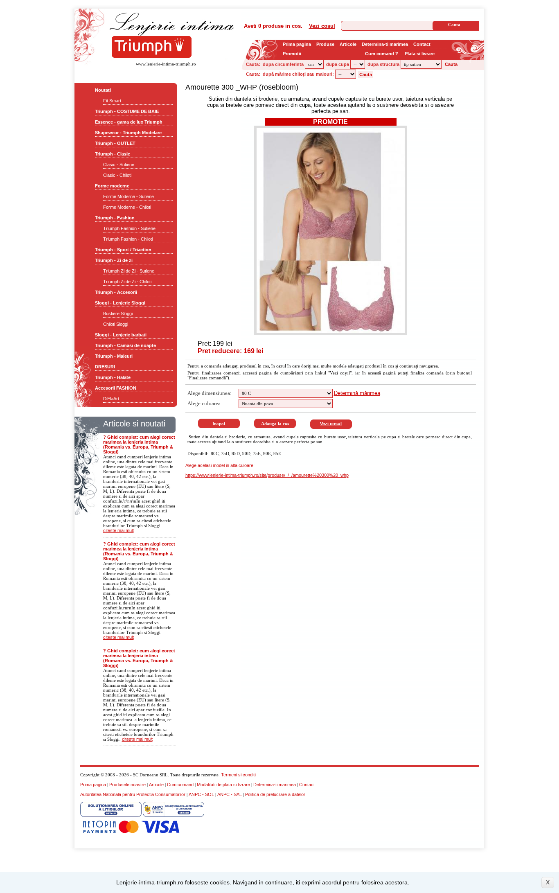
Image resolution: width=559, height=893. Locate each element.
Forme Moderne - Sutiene (128, 196)
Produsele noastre (127, 784)
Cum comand (180, 784)
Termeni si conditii (238, 774)
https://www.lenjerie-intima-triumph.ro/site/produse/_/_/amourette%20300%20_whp (267, 475)
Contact (422, 44)
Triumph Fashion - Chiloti (128, 239)
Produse (325, 44)
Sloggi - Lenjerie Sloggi (120, 302)
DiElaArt (111, 398)
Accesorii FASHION (115, 388)
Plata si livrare (420, 53)
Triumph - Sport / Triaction (123, 249)
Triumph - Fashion (115, 217)
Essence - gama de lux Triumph (128, 122)
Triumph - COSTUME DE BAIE (127, 111)
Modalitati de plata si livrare (223, 784)
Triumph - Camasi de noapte (125, 345)
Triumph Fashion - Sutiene (129, 228)
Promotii (292, 53)
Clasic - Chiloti (117, 175)
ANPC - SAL (229, 794)
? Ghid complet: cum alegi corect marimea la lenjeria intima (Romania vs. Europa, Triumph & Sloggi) (139, 444)
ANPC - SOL (201, 794)
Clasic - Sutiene (118, 164)
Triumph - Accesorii (116, 292)
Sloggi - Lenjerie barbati (121, 334)
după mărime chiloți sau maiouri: (298, 74)
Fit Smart (112, 100)
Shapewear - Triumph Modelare (128, 132)
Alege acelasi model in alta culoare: (220, 465)
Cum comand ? (381, 53)
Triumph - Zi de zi (114, 260)
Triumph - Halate (113, 377)
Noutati (103, 90)
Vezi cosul (322, 26)
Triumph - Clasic (112, 153)
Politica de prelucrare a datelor (275, 794)
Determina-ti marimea (385, 44)
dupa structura (383, 64)
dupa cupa (337, 64)
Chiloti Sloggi (115, 324)
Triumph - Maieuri (114, 356)
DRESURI (105, 366)
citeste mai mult (118, 530)
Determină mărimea (357, 393)
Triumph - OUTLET (115, 143)
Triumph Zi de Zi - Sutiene (128, 270)
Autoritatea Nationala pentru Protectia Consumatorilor (132, 794)
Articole (348, 44)
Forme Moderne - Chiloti (127, 207)
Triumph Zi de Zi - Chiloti (127, 281)
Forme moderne (112, 185)
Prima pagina (297, 44)
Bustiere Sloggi (118, 313)
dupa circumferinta (283, 64)
